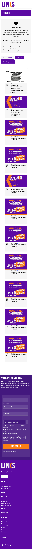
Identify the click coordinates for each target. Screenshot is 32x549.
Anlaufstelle (5, 526)
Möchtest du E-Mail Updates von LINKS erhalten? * (14, 426)
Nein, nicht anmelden (11, 433)
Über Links (4, 497)
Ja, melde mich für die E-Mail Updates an (15, 430)
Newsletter (4, 530)
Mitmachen (5, 522)
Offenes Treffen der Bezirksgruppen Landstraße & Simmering (16, 113)
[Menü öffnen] (28, 4)
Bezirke (3, 509)
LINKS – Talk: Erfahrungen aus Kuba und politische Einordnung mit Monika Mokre (17, 88)
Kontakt (4, 517)
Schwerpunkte (6, 486)
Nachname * (6, 403)
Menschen (4, 501)
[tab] (7, 58)
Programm (4, 488)
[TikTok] (11, 545)
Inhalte (3, 481)
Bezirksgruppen (6, 505)
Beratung (4, 513)
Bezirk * (5, 419)
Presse (3, 524)
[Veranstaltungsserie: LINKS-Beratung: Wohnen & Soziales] (17, 136)
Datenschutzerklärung (9, 451)
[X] (8, 545)
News (3, 492)
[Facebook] (2, 545)
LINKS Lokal (5, 528)
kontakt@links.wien (7, 472)
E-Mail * (5, 410)
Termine (4, 538)
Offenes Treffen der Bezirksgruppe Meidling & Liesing (17, 191)
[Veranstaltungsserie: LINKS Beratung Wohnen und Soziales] (17, 164)
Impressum (4, 532)
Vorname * (6, 396)
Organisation (5, 503)
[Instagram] (5, 545)
